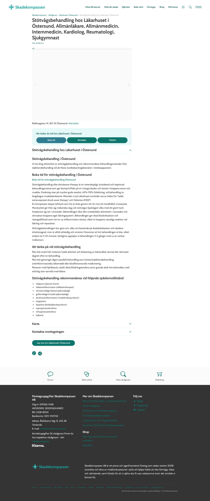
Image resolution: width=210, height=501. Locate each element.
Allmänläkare (70, 26)
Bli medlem (58, 487)
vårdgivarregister (40, 441)
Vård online (87, 380)
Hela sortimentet (142, 487)
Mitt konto (173, 7)
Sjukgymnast (45, 38)
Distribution (100, 487)
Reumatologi (100, 32)
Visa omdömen (38, 43)
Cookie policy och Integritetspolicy (100, 420)
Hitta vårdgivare (123, 380)
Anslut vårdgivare (91, 405)
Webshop (159, 380)
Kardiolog (74, 32)
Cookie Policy (130, 487)
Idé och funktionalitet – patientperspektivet (105, 401)
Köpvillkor (88, 445)
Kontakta (82, 140)
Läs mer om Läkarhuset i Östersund (53, 343)
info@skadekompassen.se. (53, 428)
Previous (35, 84)
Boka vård (138, 7)
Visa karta (74, 123)
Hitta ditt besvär (92, 7)
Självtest (126, 7)
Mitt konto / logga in (45, 487)
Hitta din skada (111, 7)
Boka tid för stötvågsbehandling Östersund (54, 179)
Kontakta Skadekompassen (96, 415)
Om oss (34, 487)
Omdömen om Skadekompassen (100, 410)
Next (128, 84)
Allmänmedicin (102, 26)
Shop (161, 7)
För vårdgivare (81, 487)
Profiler (91, 487)
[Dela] (40, 353)
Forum (50, 380)
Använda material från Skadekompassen (103, 425)
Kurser (73, 487)
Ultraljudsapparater (157, 487)
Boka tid (51, 140)
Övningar (151, 7)
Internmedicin (46, 32)
